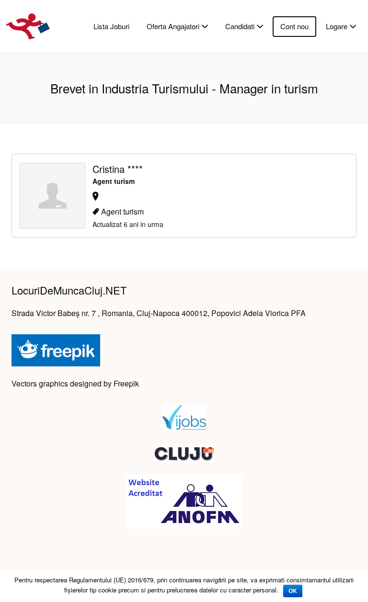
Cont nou (294, 26)
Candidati (239, 26)
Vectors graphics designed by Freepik (75, 383)
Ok (292, 591)
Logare (336, 26)
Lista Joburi (111, 26)
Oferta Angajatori (173, 26)
